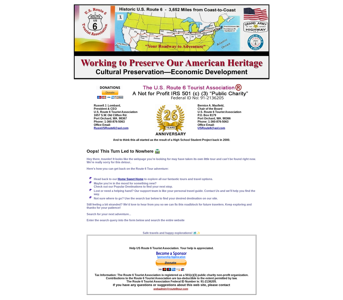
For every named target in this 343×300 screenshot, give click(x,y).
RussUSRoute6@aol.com (111, 128)
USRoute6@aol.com (211, 128)
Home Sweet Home (130, 179)
